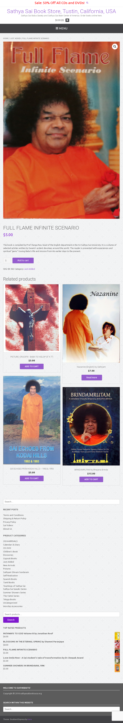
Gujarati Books (10, 558)
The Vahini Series (11, 596)
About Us (7, 529)
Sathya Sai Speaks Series (15, 589)
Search (11, 620)
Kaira (30, 719)
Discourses (8, 555)
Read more (91, 377)
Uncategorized (10, 603)
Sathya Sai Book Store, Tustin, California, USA (61, 11)
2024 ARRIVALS (10, 541)
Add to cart (23, 260)
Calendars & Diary (11, 545)
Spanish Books (10, 579)
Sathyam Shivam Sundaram (16, 572)
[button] (115, 46)
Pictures (7, 569)
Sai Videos (8, 525)
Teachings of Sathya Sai (14, 586)
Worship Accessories (13, 606)
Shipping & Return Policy (14, 518)
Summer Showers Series (14, 592)
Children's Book (10, 551)
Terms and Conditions (13, 515)
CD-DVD (7, 548)
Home (5, 38)
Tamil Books (9, 582)
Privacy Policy (9, 522)
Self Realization (10, 575)
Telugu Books (9, 599)
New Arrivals (9, 565)
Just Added (15, 38)
